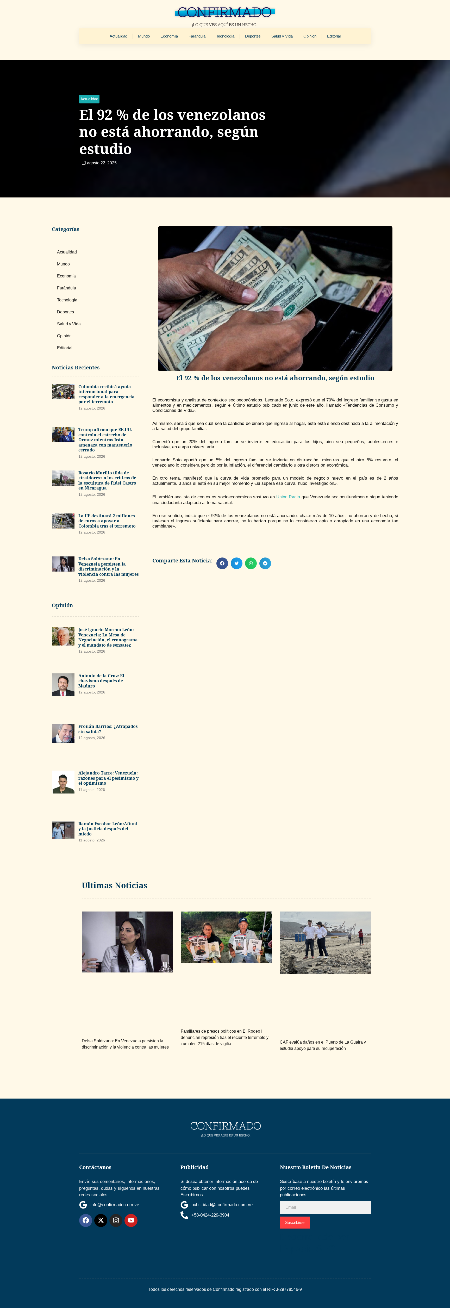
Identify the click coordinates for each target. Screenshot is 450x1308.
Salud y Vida (282, 36)
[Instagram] (115, 1220)
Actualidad (118, 36)
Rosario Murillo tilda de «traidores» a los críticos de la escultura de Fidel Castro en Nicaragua (107, 480)
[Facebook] (85, 1220)
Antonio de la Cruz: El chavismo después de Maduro (101, 681)
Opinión (309, 36)
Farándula (197, 36)
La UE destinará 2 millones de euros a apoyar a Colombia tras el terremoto (107, 521)
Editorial (334, 36)
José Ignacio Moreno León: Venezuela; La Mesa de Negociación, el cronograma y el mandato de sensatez (108, 637)
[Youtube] (131, 1220)
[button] (89, 99)
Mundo (144, 36)
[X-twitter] (100, 1220)
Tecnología (225, 36)
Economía (169, 36)
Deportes (253, 36)
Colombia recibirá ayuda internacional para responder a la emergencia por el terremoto (106, 394)
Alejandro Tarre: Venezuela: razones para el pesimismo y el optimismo (108, 778)
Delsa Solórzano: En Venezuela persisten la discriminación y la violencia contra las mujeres (108, 566)
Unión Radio (288, 497)
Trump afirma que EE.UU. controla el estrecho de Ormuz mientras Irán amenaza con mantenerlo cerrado (105, 440)
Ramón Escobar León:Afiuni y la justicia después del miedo (108, 829)
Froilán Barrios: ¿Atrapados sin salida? (108, 728)
